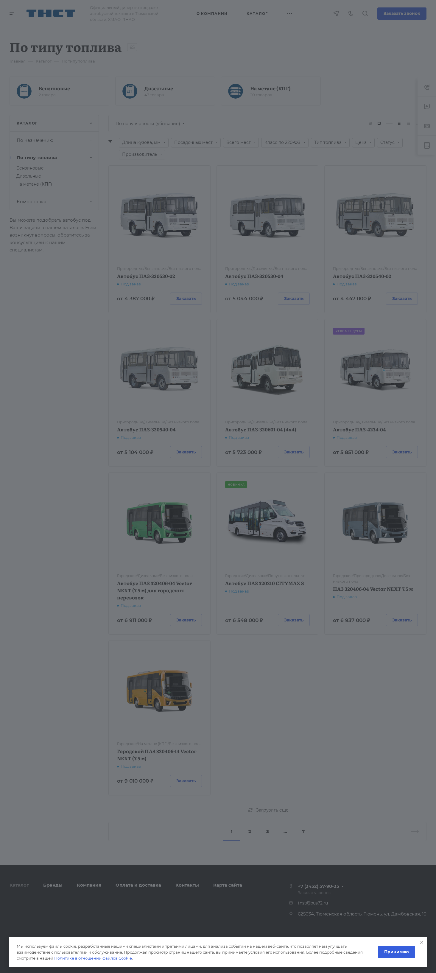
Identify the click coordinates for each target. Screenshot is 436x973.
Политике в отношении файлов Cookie (93, 958)
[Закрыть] (421, 942)
